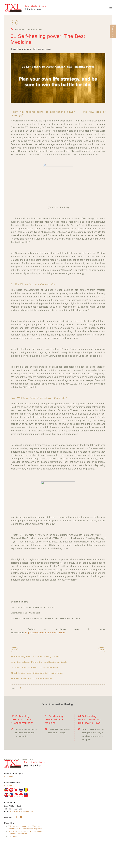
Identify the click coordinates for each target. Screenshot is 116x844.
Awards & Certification (17, 834)
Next (101, 650)
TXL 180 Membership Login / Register (24, 826)
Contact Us (113, 31)
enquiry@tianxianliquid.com (21, 811)
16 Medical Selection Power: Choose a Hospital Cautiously (39, 662)
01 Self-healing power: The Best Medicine (55, 719)
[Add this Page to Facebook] (20, 688)
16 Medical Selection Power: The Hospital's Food (34, 667)
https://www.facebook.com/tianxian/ (45, 632)
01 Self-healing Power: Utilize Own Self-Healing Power (37, 673)
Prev (14, 650)
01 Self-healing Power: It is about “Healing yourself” (35, 656)
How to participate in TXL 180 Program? (25, 831)
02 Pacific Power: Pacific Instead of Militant (31, 678)
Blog (14, 22)
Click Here (8, 776)
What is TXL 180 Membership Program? (25, 829)
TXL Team (12, 836)
